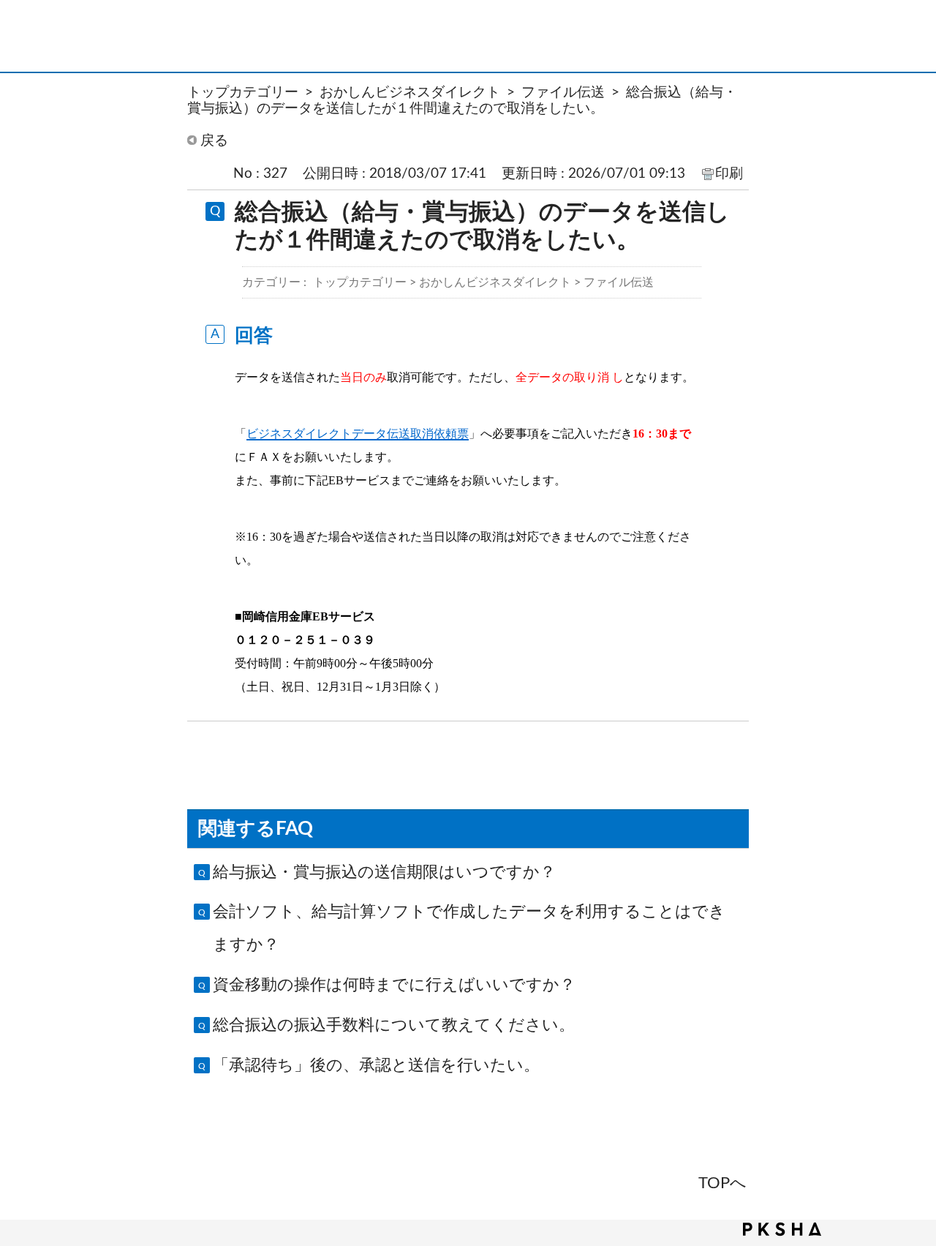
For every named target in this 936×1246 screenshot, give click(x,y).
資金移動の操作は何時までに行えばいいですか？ (394, 985)
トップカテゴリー (242, 92)
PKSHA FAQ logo (782, 1229)
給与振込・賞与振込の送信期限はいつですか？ (384, 872)
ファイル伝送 (563, 92)
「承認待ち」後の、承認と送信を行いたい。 (376, 1065)
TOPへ (722, 1183)
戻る (214, 140)
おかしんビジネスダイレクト (410, 92)
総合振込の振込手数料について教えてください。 (394, 1025)
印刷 (729, 173)
